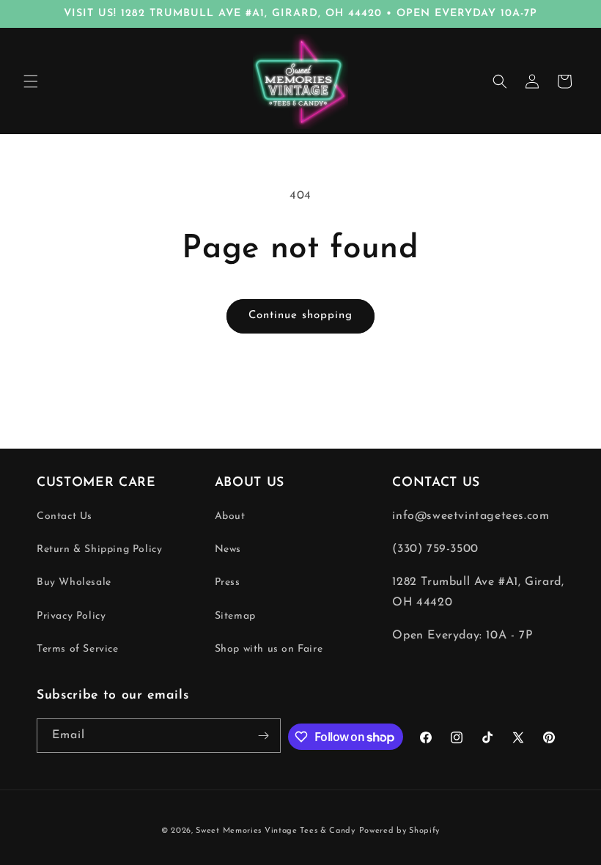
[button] (31, 81)
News (228, 549)
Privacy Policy (71, 616)
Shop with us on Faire (269, 649)
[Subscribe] (264, 735)
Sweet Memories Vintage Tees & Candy (275, 831)
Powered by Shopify (399, 831)
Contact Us (64, 516)
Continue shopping (300, 315)
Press (227, 582)
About (230, 516)
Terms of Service (78, 649)
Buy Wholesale (74, 582)
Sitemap (235, 616)
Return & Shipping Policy (99, 549)
